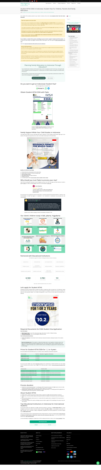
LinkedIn (68, 443)
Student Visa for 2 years (25, 358)
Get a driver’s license (25, 175)
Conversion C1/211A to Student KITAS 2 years (29, 372)
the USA (44, 177)
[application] (74, 29)
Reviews (37, 437)
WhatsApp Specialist (43, 421)
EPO (28, 399)
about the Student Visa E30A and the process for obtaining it (35, 43)
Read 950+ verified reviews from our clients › (43, 283)
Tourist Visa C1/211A (39, 363)
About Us (73, 3)
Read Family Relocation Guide (39, 78)
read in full (49, 183)
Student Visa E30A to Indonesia (41, 126)
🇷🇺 (34, 1)
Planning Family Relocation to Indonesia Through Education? (74, 38)
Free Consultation (59, 418)
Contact (78, 3)
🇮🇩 (32, 1)
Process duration (72, 61)
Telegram (36, 424)
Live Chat (49, 424)
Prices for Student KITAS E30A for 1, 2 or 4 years (73, 60)
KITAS (54, 3)
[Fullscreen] (79, 31)
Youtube (68, 439)
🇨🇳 (36, 1)
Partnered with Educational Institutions (73, 53)
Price (68, 3)
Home (21, 12)
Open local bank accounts (26, 174)
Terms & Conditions (39, 441)
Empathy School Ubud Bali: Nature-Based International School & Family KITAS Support (27, 447)
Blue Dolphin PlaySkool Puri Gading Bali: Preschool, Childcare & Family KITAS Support (27, 451)
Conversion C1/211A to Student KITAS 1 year (28, 370)
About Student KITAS (72, 62)
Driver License (53, 447)
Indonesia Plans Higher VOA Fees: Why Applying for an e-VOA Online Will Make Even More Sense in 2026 (27, 436)
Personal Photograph (26, 334)
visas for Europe (34, 177)
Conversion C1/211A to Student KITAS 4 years (29, 374)
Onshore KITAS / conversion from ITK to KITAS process (31, 389)
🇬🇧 (30, 1)
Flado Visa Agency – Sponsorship (58, 60)
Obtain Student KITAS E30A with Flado (74, 43)
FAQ (36, 445)
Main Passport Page (25, 333)
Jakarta (24, 183)
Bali (21, 183)
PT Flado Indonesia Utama (27, 460)
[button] (98, 463)
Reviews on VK (69, 449)
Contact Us (37, 439)
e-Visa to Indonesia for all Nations (56, 435)
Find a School (50, 78)
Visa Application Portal (39, 447)
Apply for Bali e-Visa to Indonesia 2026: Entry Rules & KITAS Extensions (69, 460)
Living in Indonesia (61, 3)
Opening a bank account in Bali (56, 443)
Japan (38, 177)
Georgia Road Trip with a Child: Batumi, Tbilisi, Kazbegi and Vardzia (27, 440)
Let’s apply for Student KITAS (73, 54)
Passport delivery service (40, 449)
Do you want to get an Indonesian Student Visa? (74, 41)
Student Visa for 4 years (25, 360)
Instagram (69, 437)
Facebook (68, 435)
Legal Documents (38, 435)
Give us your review (70, 445)
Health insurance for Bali (55, 445)
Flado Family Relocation (30, 416)
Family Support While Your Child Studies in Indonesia (74, 45)
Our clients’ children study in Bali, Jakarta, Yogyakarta (74, 50)
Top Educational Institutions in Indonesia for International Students (73, 65)
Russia (47, 177)
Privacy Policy (38, 443)
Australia (40, 177)
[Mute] (77, 31)
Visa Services (48, 3)
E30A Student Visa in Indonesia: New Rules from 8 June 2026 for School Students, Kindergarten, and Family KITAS (27, 443)
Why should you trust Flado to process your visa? (73, 48)
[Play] (68, 31)
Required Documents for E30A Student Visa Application (73, 57)
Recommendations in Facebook (72, 447)
